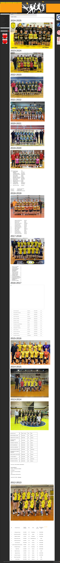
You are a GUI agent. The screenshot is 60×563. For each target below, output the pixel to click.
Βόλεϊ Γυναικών (6, 18)
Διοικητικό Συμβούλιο (5, 16)
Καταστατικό (6, 17)
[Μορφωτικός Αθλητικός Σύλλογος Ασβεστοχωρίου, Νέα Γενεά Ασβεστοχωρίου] (17, 9)
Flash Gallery (6, 25)
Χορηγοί (7, 23)
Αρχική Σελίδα (16, 14)
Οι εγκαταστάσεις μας (5, 22)
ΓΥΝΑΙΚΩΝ (25, 14)
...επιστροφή (45, 526)
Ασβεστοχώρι (6, 24)
